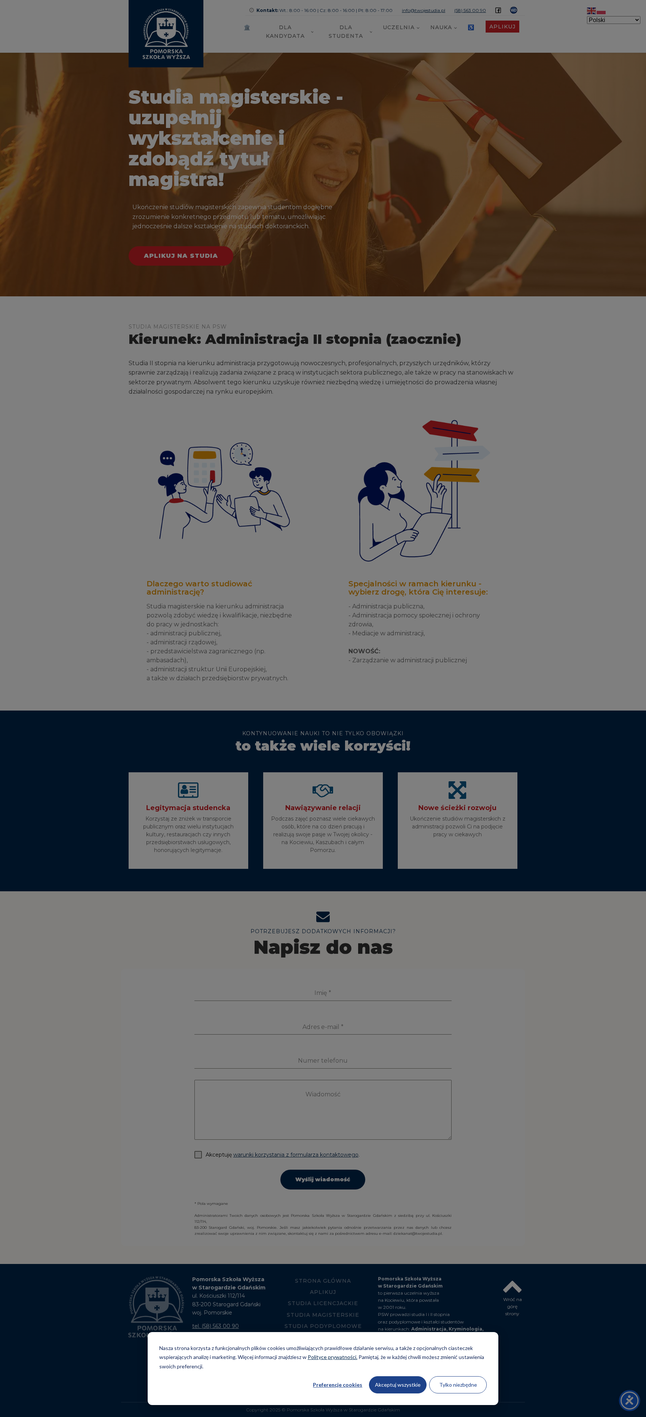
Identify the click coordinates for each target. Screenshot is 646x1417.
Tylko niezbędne (458, 1384)
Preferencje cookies (337, 1384)
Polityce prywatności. (332, 1357)
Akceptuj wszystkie (398, 1384)
